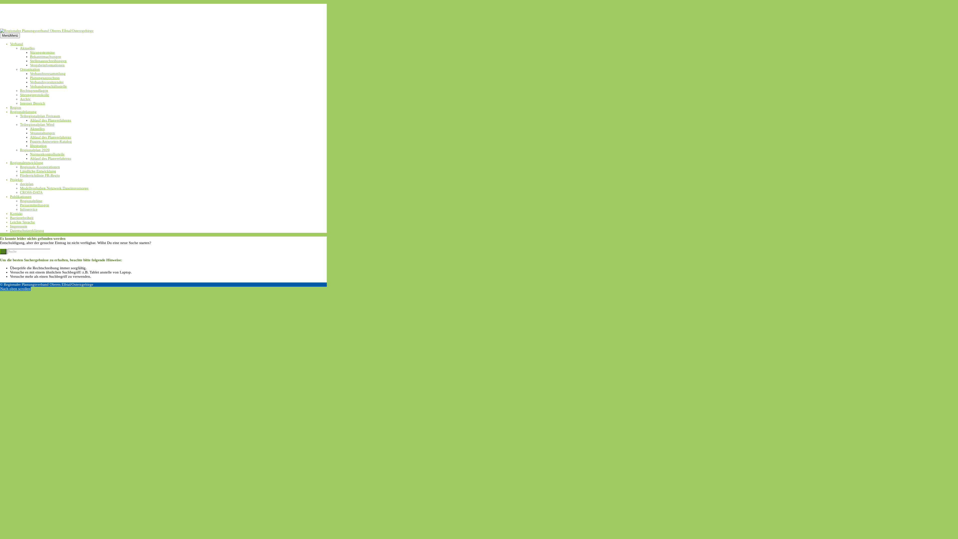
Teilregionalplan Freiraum (40, 116)
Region (15, 108)
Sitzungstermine (42, 52)
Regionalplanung (23, 112)
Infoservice (28, 209)
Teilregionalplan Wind (37, 125)
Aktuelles (27, 48)
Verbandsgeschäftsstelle (48, 86)
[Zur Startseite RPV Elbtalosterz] (47, 31)
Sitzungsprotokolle (34, 95)
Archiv (25, 99)
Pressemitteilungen (34, 205)
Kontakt (16, 214)
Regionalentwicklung (26, 163)
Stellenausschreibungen (48, 61)
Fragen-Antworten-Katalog (51, 141)
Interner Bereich (32, 103)
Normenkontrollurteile (47, 154)
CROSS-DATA (31, 192)
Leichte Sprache (22, 14)
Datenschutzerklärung (27, 6)
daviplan (26, 184)
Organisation (30, 69)
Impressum (18, 10)
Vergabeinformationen (47, 65)
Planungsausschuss (45, 78)
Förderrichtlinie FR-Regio (40, 175)
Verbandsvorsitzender (47, 82)
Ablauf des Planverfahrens (50, 120)
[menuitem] (168, 6)
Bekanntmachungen (45, 57)
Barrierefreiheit (21, 18)
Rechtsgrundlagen (34, 91)
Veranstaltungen (42, 133)
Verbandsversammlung (48, 74)
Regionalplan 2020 (35, 150)
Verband (16, 44)
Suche (14, 23)
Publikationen (20, 197)
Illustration (38, 146)
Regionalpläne (31, 201)
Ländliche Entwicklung (38, 171)
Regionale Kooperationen (40, 167)
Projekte (16, 180)
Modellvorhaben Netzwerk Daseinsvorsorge (54, 188)
